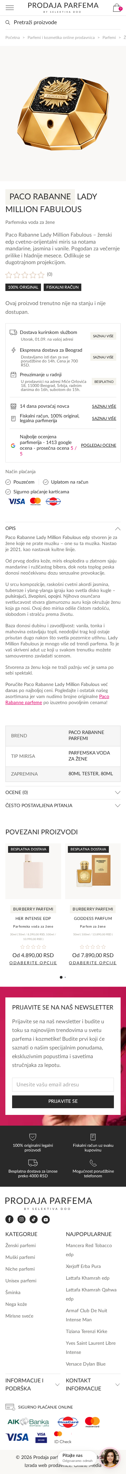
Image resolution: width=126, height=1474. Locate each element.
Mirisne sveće (19, 1316)
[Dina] (68, 1422)
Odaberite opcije (33, 963)
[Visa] (17, 1437)
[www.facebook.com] (9, 1219)
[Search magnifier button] (7, 22)
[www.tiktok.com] (34, 1219)
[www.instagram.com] (21, 1219)
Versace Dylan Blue (86, 1364)
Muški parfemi (20, 1257)
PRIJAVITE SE (63, 1101)
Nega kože (16, 1304)
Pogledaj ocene (98, 445)
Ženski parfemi (20, 1245)
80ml (107, 774)
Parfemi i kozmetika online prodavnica (61, 38)
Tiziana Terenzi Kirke (86, 1331)
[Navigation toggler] (9, 7)
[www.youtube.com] (46, 1220)
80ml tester (83, 774)
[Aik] (28, 1422)
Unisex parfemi (20, 1281)
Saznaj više (103, 336)
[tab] (61, 977)
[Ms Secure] (63, 1437)
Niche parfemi (20, 1269)
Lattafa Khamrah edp (88, 1278)
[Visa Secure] (41, 1437)
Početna (12, 38)
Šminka (12, 1292)
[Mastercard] (92, 1422)
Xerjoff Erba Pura (83, 1266)
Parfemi (109, 38)
